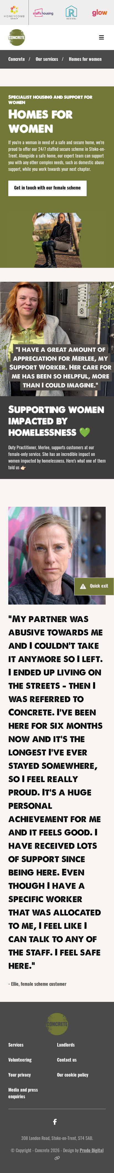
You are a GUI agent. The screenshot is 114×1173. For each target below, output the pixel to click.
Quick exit (99, 586)
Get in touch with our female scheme (47, 188)
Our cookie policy (72, 1075)
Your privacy (19, 1075)
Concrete (16, 60)
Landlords (66, 1045)
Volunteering (20, 1060)
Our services (47, 60)
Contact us (67, 1060)
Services (16, 1045)
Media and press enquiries (23, 1093)
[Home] (16, 37)
